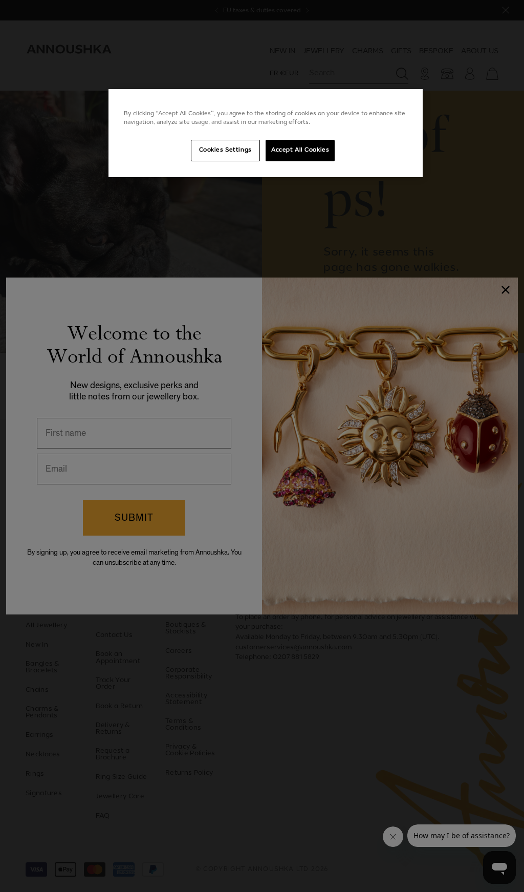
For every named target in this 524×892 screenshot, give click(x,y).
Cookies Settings (225, 150)
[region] (265, 133)
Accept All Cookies (300, 150)
